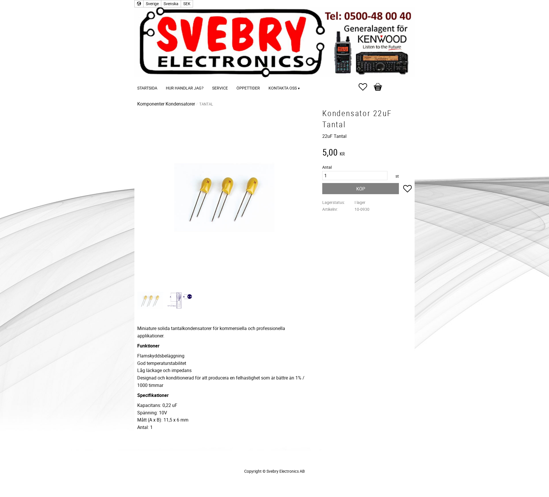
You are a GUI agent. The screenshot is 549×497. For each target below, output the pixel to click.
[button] (366, 87)
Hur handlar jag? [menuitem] (185, 88)
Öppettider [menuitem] (248, 88)
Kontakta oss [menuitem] (282, 88)
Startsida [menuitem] (147, 88)
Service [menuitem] (220, 88)
